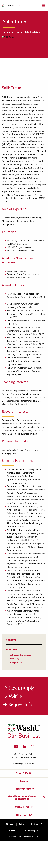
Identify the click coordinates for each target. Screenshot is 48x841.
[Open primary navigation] (43, 5)
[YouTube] (16, 747)
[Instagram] (32, 747)
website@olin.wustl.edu (24, 764)
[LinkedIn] (24, 747)
